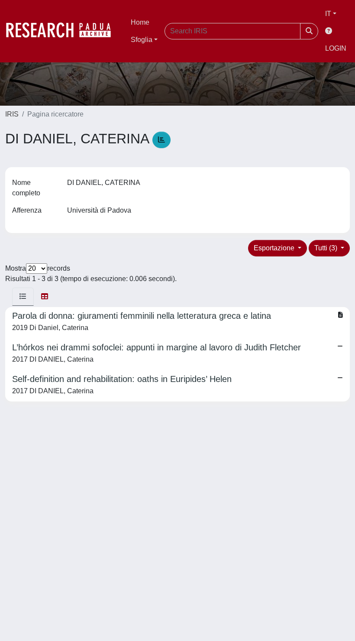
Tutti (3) (326, 248)
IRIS (12, 114)
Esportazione (275, 248)
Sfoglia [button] (141, 39)
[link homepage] (62, 31)
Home (140, 22)
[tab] (23, 297)
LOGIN (335, 48)
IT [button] (328, 13)
